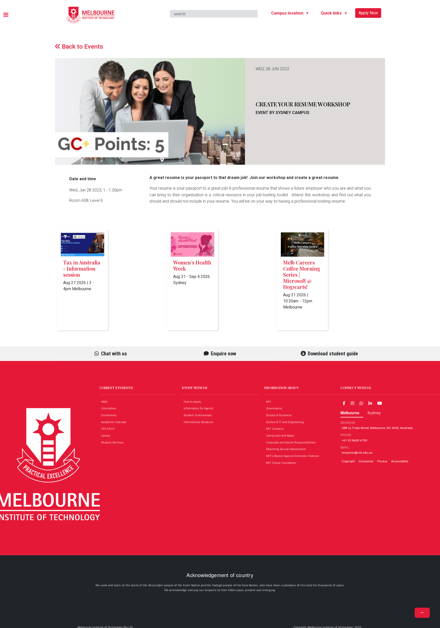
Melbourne (349, 412)
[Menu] (5, 15)
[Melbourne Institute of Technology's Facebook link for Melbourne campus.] (344, 403)
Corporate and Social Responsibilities (291, 442)
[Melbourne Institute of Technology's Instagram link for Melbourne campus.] (352, 403)
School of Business (280, 415)
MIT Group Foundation (282, 463)
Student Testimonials (199, 415)
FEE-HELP (108, 428)
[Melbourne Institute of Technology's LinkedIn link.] (370, 403)
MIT (269, 401)
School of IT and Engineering (286, 422)
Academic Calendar (115, 422)
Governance (275, 408)
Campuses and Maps (281, 435)
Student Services (113, 442)
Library (106, 435)
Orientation (109, 408)
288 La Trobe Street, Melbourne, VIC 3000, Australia (377, 428)
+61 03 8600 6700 (354, 440)
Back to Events (81, 46)
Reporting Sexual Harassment (287, 449)
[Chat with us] (361, 403)
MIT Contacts (276, 428)
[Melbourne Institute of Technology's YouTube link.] (379, 403)
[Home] (90, 10)
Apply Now (368, 12)
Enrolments (110, 415)
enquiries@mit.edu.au (357, 452)
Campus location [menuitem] (285, 14)
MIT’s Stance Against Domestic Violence (293, 456)
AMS (105, 401)
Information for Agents (199, 408)
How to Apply (193, 401)
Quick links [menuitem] (329, 14)
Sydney (374, 412)
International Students (199, 422)
